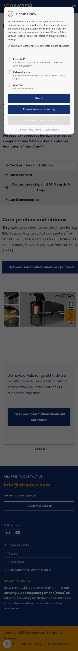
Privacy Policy (26, 129)
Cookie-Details (51, 129)
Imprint (38, 129)
